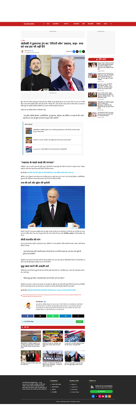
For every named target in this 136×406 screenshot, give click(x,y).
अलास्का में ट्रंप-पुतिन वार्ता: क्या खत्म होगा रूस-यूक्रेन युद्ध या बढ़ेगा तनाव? (74, 363)
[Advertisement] (47, 11)
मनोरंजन (66, 24)
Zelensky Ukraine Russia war (34, 296)
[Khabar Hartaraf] (29, 24)
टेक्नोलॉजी (76, 24)
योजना (105, 24)
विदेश (23, 40)
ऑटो (83, 24)
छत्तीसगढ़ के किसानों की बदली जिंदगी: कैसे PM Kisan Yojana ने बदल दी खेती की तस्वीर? (51, 290)
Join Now (80, 321)
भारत (48, 24)
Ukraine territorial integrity (66, 295)
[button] (111, 24)
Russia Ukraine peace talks (29, 295)
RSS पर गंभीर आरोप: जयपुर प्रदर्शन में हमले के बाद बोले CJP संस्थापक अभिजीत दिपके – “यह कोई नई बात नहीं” (106, 95)
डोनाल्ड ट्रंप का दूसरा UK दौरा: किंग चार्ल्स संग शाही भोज (31, 363)
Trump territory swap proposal (44, 295)
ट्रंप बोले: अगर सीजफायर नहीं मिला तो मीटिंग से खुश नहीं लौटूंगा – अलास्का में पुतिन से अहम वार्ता (52, 364)
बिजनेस (99, 24)
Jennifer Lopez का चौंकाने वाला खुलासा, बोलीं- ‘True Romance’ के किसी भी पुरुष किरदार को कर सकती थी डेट (105, 86)
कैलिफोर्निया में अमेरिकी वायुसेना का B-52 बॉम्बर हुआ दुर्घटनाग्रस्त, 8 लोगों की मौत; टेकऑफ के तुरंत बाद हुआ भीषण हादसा (30, 346)
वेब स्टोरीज (91, 24)
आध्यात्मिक (56, 24)
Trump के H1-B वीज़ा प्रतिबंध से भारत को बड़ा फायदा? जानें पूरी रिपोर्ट (50, 149)
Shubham (28, 50)
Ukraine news (55, 295)
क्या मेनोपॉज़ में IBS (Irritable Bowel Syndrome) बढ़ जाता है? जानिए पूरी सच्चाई (105, 114)
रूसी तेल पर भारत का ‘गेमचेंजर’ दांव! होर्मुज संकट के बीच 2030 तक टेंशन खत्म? (52, 140)
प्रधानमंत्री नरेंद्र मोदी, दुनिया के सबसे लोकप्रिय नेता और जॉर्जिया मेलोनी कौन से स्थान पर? (50, 173)
